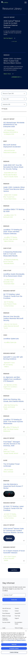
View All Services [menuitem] (6, 608)
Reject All (14, 644)
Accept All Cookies (14, 648)
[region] (14, 642)
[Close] (26, 631)
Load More (14, 570)
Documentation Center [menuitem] (18, 623)
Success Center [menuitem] (6, 622)
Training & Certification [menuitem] (5, 619)
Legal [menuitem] (3, 628)
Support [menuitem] (17, 618)
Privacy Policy (10, 640)
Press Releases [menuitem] (6, 613)
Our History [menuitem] (5, 610)
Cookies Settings (14, 652)
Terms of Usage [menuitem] (19, 628)
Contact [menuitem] (17, 610)
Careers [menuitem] (17, 608)
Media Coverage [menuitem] (6, 615)
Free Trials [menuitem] (17, 615)
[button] (25, 2)
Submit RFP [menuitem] (17, 613)
